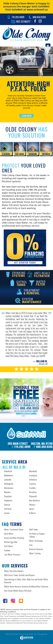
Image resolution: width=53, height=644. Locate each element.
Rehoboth (8, 471)
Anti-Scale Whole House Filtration (17, 590)
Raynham (8, 496)
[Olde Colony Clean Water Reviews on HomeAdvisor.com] (19, 602)
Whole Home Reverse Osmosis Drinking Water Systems (26, 586)
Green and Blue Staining (14, 537)
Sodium (7, 550)
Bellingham (8, 483)
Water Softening (36, 540)
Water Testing (35, 553)
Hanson (7, 504)
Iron (30, 544)
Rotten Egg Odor (11, 542)
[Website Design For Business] (27, 638)
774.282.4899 (18, 17)
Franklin (32, 487)
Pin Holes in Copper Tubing (37, 535)
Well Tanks (33, 529)
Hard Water (8, 533)
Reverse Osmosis (36, 549)
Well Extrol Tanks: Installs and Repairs (19, 575)
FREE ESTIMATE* (23, 21)
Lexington (33, 475)
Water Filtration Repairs (14, 570)
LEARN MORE (26, 115)
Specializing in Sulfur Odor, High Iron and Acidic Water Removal (26, 581)
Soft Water (8, 546)
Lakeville (7, 479)
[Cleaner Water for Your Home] (26, 33)
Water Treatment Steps (13, 529)
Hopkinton (8, 500)
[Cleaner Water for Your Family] (26, 433)
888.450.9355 (39, 17)
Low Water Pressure (12, 554)
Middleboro (8, 475)
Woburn (32, 504)
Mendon (7, 492)
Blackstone (8, 487)
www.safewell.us (37, 9)
